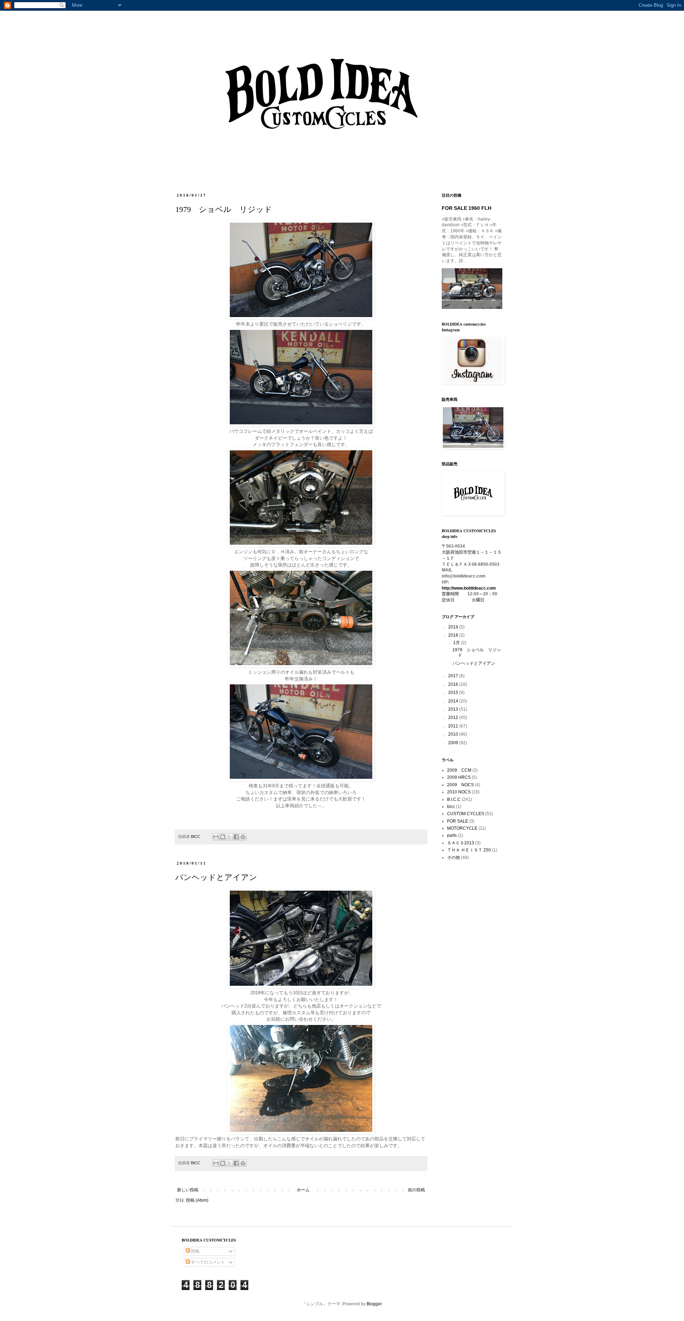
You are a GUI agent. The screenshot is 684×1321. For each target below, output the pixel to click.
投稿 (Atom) (197, 1200)
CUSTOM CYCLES (465, 813)
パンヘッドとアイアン (216, 877)
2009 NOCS (460, 784)
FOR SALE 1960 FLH (466, 208)
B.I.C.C (454, 799)
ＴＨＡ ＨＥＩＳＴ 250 (469, 850)
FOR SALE (457, 821)
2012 (453, 717)
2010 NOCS (459, 791)
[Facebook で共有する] (236, 836)
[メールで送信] (215, 836)
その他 (453, 857)
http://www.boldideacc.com (469, 588)
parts (452, 835)
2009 (453, 742)
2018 (453, 635)
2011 (453, 726)
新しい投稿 (187, 1189)
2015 (453, 692)
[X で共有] (229, 836)
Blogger (374, 1303)
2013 (453, 709)
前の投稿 (416, 1189)
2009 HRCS (459, 777)
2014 (453, 701)
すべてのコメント (207, 1262)
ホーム (303, 1189)
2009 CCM (459, 770)
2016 (453, 684)
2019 (453, 627)
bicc (451, 806)
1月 (457, 642)
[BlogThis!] (222, 836)
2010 (453, 734)
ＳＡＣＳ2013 (460, 842)
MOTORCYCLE (462, 828)
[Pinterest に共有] (243, 836)
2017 (453, 675)
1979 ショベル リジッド (223, 209)
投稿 (195, 1251)
